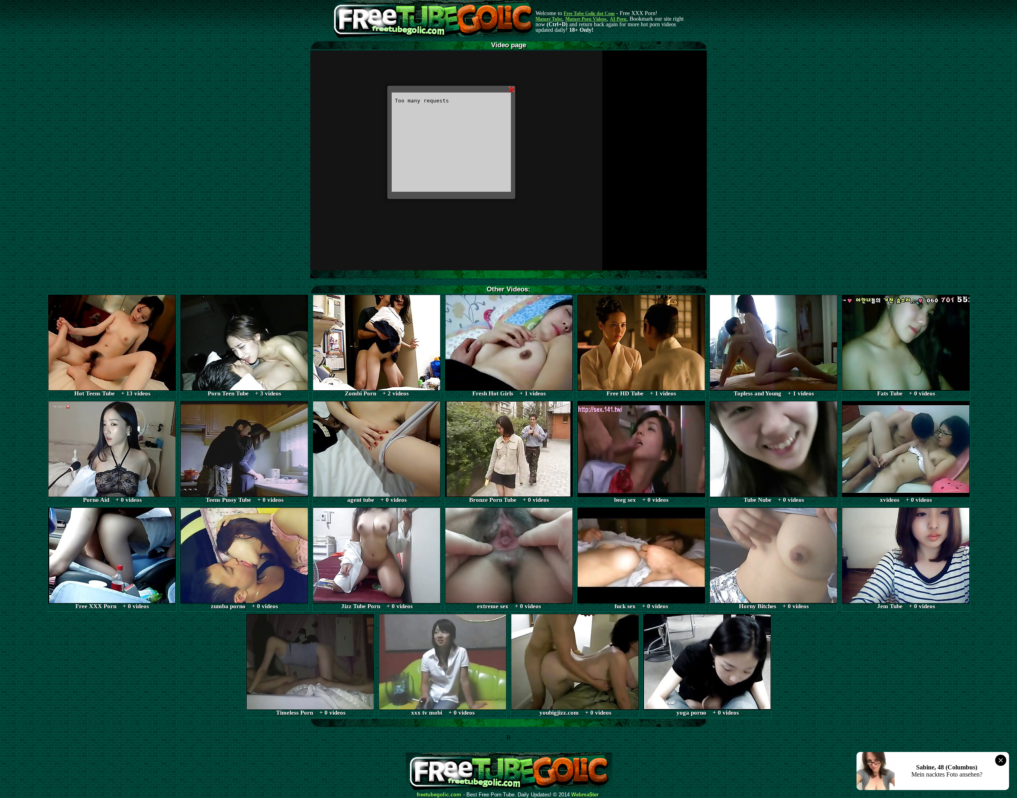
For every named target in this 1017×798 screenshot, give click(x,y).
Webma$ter (585, 795)
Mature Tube (549, 19)
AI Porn (618, 19)
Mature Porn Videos (586, 19)
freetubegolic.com (439, 795)
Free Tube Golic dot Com (589, 13)
